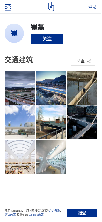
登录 (92, 7)
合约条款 (54, 210)
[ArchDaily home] (51, 6)
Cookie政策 (36, 214)
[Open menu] (7, 7)
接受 (82, 213)
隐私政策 (10, 214)
